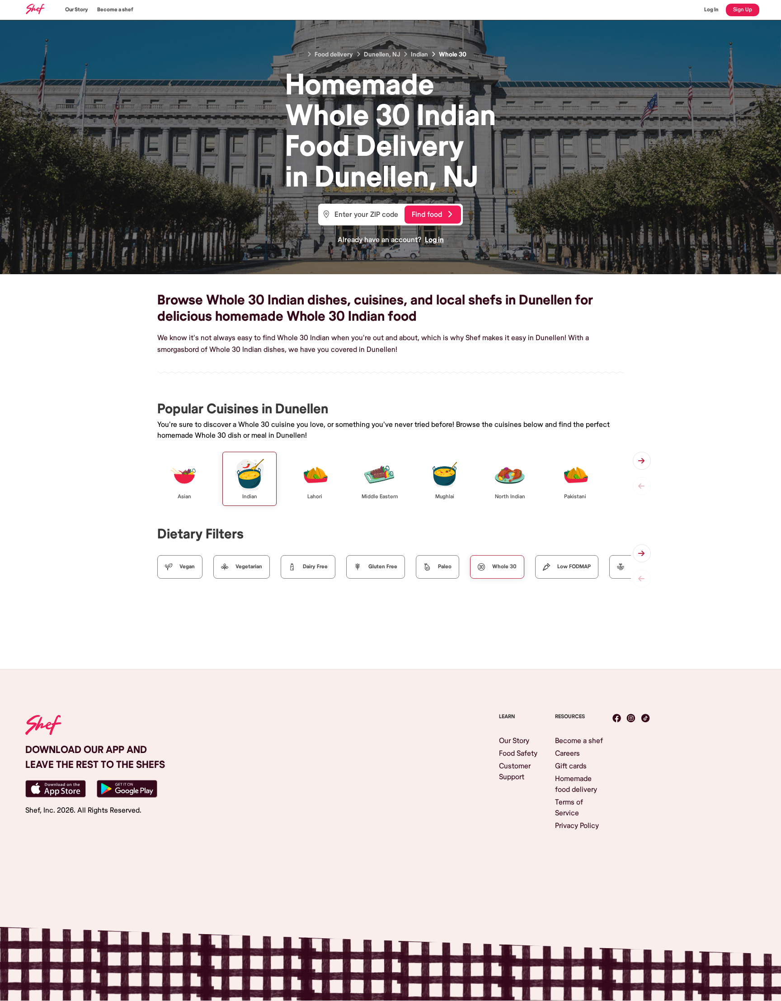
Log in (434, 239)
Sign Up (742, 9)
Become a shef (115, 9)
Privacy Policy (577, 825)
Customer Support (515, 771)
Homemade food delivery (576, 784)
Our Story (76, 9)
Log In (711, 9)
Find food (427, 214)
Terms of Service (569, 808)
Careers (567, 753)
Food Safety (518, 753)
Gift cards (571, 766)
